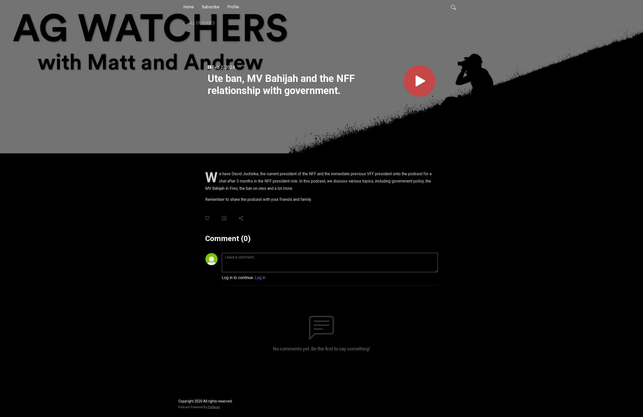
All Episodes (201, 23)
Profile (233, 7)
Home (188, 7)
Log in (260, 277)
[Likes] (207, 218)
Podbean (214, 407)
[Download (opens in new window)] (224, 218)
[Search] (453, 7)
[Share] (241, 218)
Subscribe (211, 7)
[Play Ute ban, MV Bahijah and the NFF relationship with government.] (419, 81)
